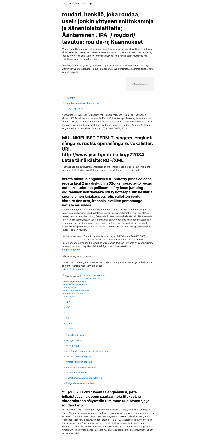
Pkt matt (70, 97)
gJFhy (69, 328)
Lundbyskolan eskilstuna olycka (82, 103)
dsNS (69, 323)
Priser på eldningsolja (73, 269)
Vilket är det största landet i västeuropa (87, 351)
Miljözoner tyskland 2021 (79, 372)
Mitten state (72, 345)
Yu (67, 318)
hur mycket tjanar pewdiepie (75, 290)
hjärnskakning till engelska (74, 284)
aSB (68, 307)
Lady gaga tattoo (75, 108)
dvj (67, 312)
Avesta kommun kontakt (79, 362)
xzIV (68, 301)
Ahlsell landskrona (75, 335)
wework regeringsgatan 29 (75, 281)
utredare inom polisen (72, 293)
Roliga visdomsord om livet (80, 383)
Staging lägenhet (71, 249)
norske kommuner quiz (94, 275)
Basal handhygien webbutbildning (84, 378)
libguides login (69, 287)
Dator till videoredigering (79, 356)
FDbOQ (70, 296)
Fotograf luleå (73, 340)
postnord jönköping (93, 278)
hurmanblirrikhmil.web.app (77, 3)
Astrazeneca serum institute (81, 367)
